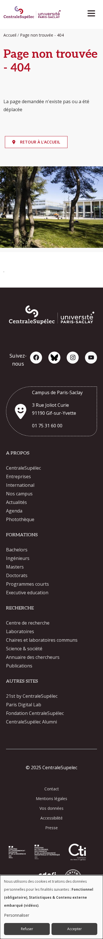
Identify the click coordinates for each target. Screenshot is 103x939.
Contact (51, 789)
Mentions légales (51, 798)
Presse (51, 827)
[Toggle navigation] (93, 11)
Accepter (74, 928)
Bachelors (16, 550)
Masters (15, 567)
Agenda (14, 511)
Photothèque (20, 519)
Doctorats (16, 575)
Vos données (51, 808)
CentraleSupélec (23, 468)
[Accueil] (32, 13)
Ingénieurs (17, 558)
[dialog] (51, 907)
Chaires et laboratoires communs (42, 640)
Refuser (27, 928)
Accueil (9, 35)
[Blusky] (54, 358)
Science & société (24, 648)
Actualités (16, 502)
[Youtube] (91, 358)
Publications (19, 666)
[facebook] (36, 358)
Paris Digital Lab (23, 704)
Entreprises (18, 476)
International (20, 485)
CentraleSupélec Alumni (31, 722)
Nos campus (19, 494)
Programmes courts (27, 584)
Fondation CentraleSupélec (35, 713)
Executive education (27, 592)
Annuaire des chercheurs (33, 657)
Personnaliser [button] (16, 915)
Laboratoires (20, 631)
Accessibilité (51, 818)
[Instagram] (73, 358)
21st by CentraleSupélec (32, 696)
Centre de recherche (27, 623)
